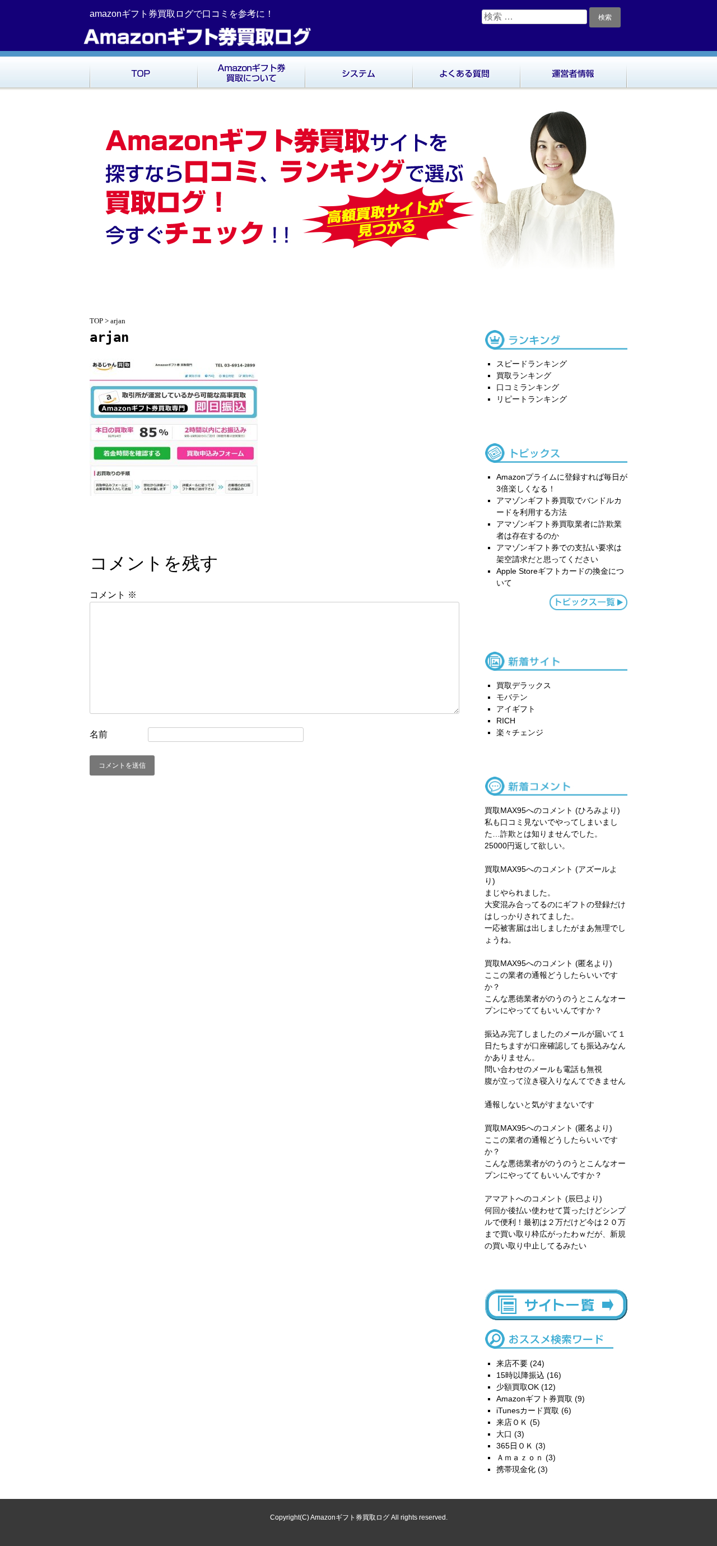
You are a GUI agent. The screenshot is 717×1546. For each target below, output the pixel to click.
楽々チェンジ (519, 732)
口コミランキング (527, 387)
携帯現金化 (516, 1469)
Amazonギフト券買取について (251, 70)
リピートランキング (531, 398)
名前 (99, 734)
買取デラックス (523, 685)
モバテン (512, 697)
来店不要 (512, 1363)
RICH (505, 720)
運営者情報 (573, 70)
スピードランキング (531, 363)
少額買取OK (517, 1386)
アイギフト (516, 708)
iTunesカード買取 (527, 1410)
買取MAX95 (505, 810)
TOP (143, 70)
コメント (113, 595)
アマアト (500, 1198)
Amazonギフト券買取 (534, 1398)
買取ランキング (523, 375)
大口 (504, 1433)
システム (358, 70)
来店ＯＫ (512, 1422)
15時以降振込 (520, 1375)
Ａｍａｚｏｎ (519, 1457)
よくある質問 (466, 70)
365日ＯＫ (514, 1445)
